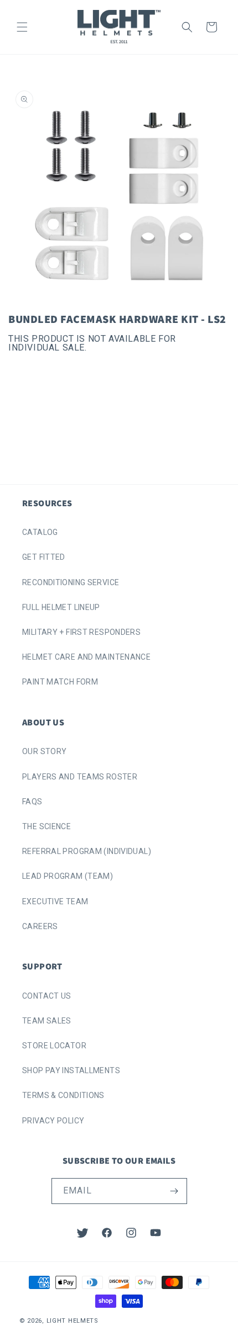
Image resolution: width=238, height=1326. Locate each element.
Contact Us (46, 995)
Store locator (54, 1045)
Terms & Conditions (63, 1095)
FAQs (32, 801)
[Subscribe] (174, 1191)
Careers (40, 926)
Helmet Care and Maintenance (86, 657)
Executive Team (55, 901)
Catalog (40, 532)
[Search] (187, 27)
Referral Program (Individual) (86, 851)
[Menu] (22, 27)
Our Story (44, 751)
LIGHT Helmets (72, 1320)
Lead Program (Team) (67, 876)
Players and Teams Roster (79, 776)
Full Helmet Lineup (61, 607)
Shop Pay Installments (71, 1070)
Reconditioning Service (70, 582)
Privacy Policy (53, 1120)
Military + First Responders (81, 632)
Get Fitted (43, 557)
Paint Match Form (60, 681)
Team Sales (46, 1020)
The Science (46, 826)
